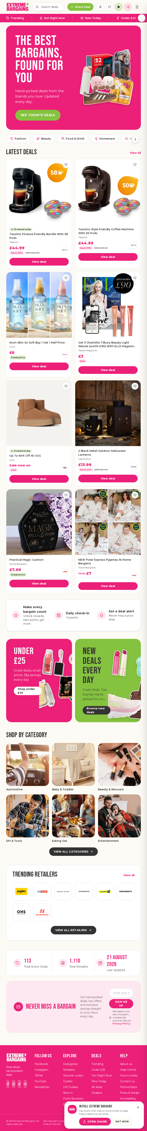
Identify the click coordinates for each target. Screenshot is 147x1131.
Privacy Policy (121, 1023)
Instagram (41, 1069)
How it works (128, 1075)
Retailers (69, 1069)
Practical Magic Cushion (26, 559)
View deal (39, 261)
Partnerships (128, 1087)
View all (135, 153)
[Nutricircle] (42, 912)
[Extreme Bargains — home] (17, 7)
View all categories (71, 851)
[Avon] (65, 354)
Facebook (41, 1064)
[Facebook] (8, 1084)
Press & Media (129, 1093)
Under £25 (128, 18)
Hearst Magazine (87, 350)
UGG (12, 460)
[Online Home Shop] (21, 912)
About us (126, 1064)
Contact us (127, 1081)
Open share (97, 1121)
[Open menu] (137, 7)
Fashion (20, 138)
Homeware (107, 138)
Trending (17, 18)
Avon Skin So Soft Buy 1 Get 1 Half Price (37, 342)
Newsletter (42, 1087)
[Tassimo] (65, 250)
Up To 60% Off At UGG (25, 455)
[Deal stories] (118, 7)
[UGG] (65, 468)
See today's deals (38, 115)
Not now (122, 1121)
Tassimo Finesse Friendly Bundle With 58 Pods (38, 235)
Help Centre (128, 1069)
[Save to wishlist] (66, 164)
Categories (70, 1064)
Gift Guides (70, 1087)
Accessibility (128, 1098)
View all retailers (71, 930)
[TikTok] (19, 1084)
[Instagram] (13, 1084)
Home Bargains (18, 563)
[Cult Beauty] (126, 891)
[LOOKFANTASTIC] (84, 891)
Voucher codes (73, 1075)
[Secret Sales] (63, 891)
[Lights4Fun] (134, 466)
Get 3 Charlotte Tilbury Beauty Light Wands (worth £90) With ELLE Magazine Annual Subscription (107, 344)
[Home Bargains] (65, 571)
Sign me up (121, 1003)
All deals (96, 1087)
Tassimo (13, 242)
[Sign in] (100, 7)
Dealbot (96, 1093)
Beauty (46, 138)
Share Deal (82, 7)
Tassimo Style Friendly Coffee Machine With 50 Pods (106, 231)
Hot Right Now (54, 18)
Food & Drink (75, 138)
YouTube (40, 1081)
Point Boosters (73, 1098)
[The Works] (105, 891)
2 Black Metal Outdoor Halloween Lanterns (102, 452)
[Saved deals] (109, 7)
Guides (67, 1081)
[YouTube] (25, 1084)
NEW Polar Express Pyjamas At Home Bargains (104, 561)
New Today (93, 18)
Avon (12, 346)
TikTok (39, 1075)
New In (68, 1093)
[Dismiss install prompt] (138, 1107)
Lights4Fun (84, 458)
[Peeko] (21, 891)
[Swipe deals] (128, 7)
